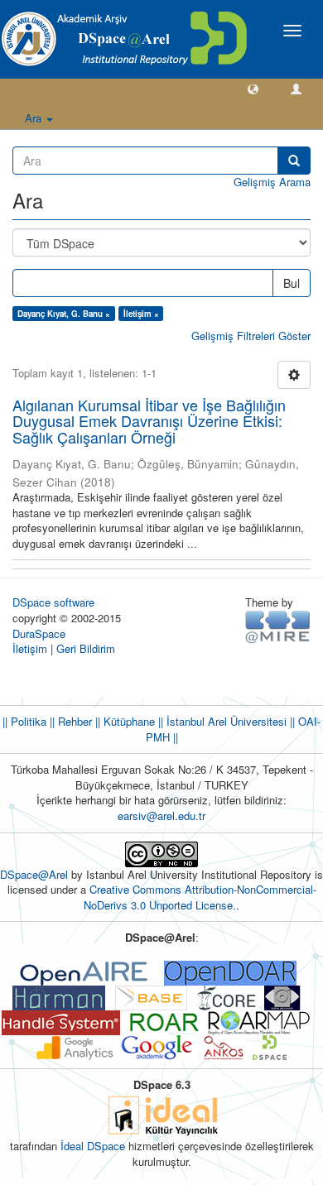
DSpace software (53, 602)
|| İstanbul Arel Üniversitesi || (225, 721)
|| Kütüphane (123, 721)
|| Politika (24, 721)
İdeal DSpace (92, 1146)
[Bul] (294, 160)
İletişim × (141, 313)
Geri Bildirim (85, 648)
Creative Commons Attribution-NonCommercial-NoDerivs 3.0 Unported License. (200, 897)
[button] (253, 88)
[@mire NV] (278, 626)
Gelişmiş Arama (272, 182)
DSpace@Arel (35, 874)
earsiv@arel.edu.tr (161, 815)
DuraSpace (38, 633)
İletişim (29, 648)
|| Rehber (69, 721)
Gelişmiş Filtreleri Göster (251, 335)
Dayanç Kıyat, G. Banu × (63, 313)
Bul (291, 283)
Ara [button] (35, 118)
